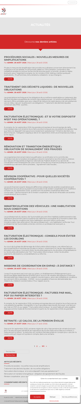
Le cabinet (25, 391)
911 (43, 346)
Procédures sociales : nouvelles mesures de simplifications (36, 58)
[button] (77, 378)
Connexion (72, 2)
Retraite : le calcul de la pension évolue (34, 320)
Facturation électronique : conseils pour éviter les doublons (39, 237)
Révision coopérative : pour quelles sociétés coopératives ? (37, 178)
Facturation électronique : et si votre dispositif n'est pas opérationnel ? (40, 118)
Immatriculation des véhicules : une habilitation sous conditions (39, 207)
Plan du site (8, 397)
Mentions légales (54, 401)
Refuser (53, 397)
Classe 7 (27, 401)
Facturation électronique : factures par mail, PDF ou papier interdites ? (38, 294)
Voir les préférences (69, 397)
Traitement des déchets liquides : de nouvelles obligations (38, 88)
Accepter (37, 397)
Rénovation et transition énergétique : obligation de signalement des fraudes (33, 148)
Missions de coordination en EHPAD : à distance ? (39, 265)
